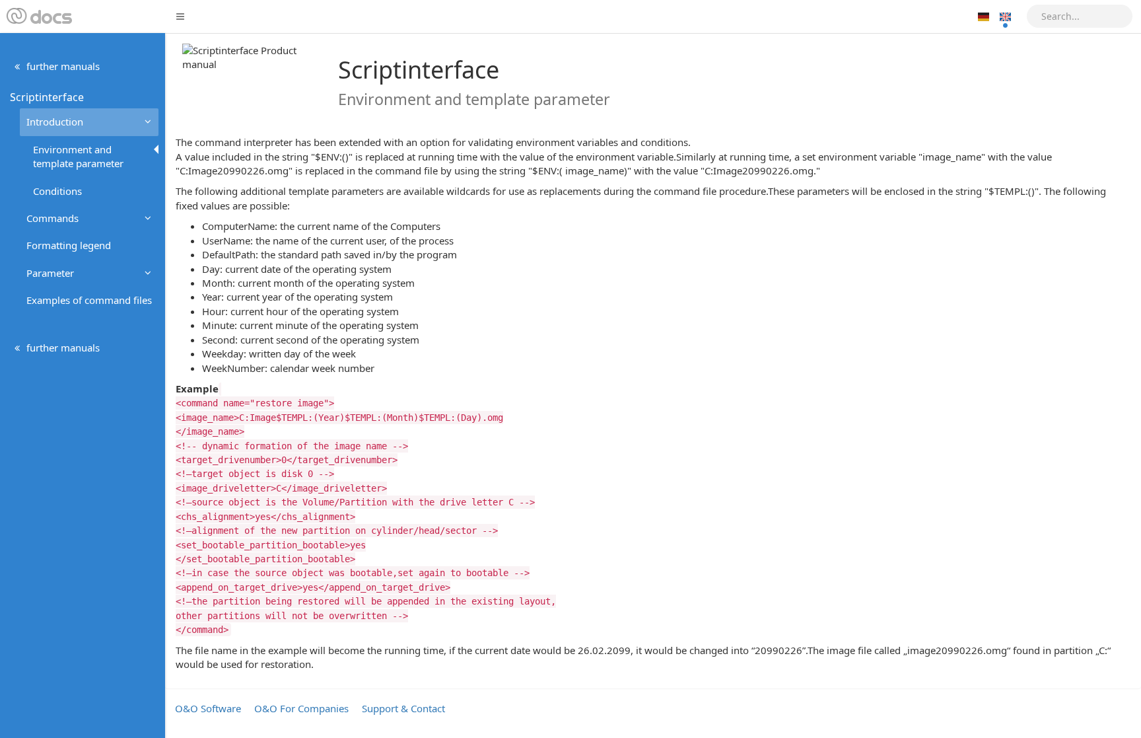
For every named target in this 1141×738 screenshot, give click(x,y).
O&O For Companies (301, 708)
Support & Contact (403, 708)
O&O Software (208, 708)
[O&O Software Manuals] (38, 16)
